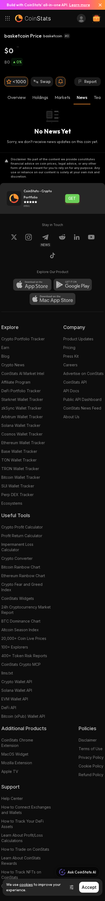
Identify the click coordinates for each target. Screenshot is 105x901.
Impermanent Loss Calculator (17, 547)
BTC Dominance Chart (20, 621)
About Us (71, 416)
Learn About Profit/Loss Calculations (22, 838)
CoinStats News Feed (82, 408)
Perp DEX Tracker (17, 494)
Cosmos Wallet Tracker (22, 434)
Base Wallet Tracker (19, 451)
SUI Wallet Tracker (17, 486)
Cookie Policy (91, 766)
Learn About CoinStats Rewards (21, 861)
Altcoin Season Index (20, 629)
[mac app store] (52, 299)
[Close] (98, 5)
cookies (26, 884)
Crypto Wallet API (16, 681)
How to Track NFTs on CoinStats (21, 875)
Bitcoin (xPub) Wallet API (23, 716)
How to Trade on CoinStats (25, 849)
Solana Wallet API (16, 690)
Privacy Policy (91, 757)
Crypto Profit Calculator (22, 527)
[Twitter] (14, 240)
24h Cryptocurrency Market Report (26, 610)
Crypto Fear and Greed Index (22, 587)
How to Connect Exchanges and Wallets (26, 810)
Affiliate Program (15, 382)
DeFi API (8, 707)
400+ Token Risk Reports (24, 655)
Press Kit (71, 356)
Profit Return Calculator (21, 535)
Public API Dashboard (82, 399)
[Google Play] (73, 285)
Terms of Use (91, 748)
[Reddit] (62, 240)
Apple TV (9, 771)
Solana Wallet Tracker (20, 425)
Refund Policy (91, 774)
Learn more (79, 4)
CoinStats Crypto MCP (21, 664)
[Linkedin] (77, 240)
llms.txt (7, 673)
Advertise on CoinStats (83, 373)
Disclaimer (88, 740)
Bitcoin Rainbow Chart (20, 567)
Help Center (12, 798)
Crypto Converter (17, 558)
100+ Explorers (14, 647)
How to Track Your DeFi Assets (22, 824)
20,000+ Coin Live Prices (23, 638)
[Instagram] (28, 240)
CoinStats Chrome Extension (17, 743)
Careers (70, 365)
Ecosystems (11, 503)
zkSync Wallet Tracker (21, 408)
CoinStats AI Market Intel (22, 373)
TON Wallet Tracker (19, 460)
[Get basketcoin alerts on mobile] (60, 82)
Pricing (69, 347)
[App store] (32, 285)
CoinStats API (75, 382)
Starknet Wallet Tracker (22, 399)
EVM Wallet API (14, 699)
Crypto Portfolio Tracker (23, 339)
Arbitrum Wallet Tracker (22, 416)
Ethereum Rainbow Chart (23, 575)
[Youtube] (91, 240)
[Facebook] (52, 256)
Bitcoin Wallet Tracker (20, 477)
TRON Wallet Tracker (20, 468)
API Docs (71, 390)
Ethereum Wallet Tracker (23, 442)
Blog (5, 356)
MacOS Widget (14, 754)
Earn (5, 347)
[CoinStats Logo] (33, 18)
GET (72, 198)
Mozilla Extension (16, 762)
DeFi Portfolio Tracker (21, 390)
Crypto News (12, 365)
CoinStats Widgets (17, 598)
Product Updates (78, 339)
